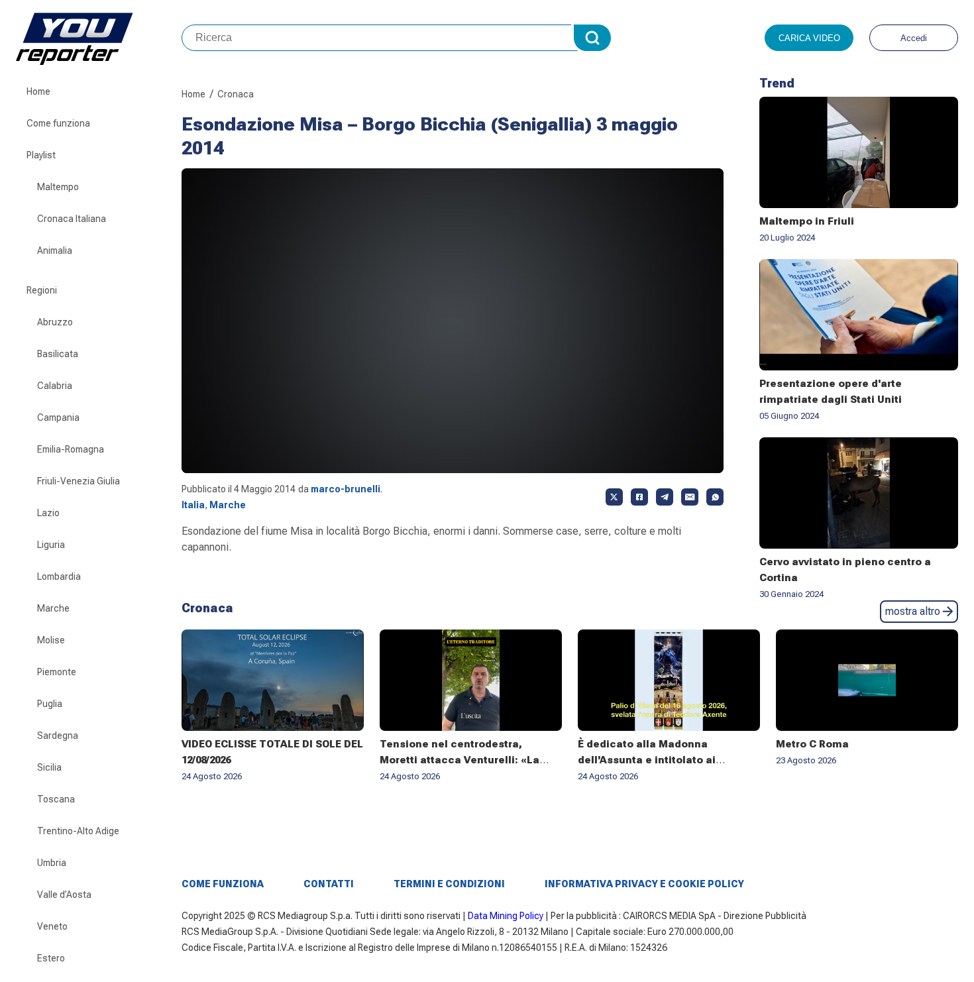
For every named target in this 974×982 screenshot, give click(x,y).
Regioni (42, 290)
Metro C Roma (812, 744)
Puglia (49, 703)
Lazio (48, 513)
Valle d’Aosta (64, 894)
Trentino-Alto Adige (78, 831)
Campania (58, 417)
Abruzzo (55, 322)
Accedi (913, 38)
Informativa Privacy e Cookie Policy (644, 884)
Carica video (809, 38)
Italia (193, 505)
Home (38, 91)
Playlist (41, 155)
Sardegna (57, 735)
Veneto (52, 926)
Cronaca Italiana (71, 218)
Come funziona (58, 123)
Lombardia (59, 576)
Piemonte (56, 672)
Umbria (51, 862)
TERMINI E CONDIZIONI (449, 884)
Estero (51, 958)
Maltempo (58, 187)
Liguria (51, 544)
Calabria (54, 385)
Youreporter (99, 38)
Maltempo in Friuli (806, 221)
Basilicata (57, 354)
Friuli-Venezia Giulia (78, 481)
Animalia (54, 250)
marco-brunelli (345, 489)
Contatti (328, 884)
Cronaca (235, 94)
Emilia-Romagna (70, 449)
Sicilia (49, 767)
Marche (53, 608)
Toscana (56, 799)
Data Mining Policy (505, 915)
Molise (51, 640)
